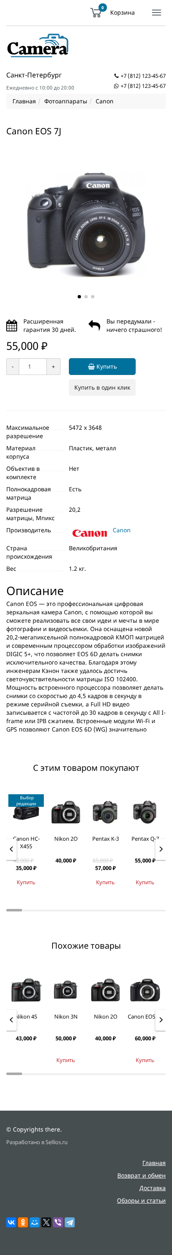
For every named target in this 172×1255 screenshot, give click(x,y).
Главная (154, 1163)
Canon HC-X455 (26, 842)
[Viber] (58, 1222)
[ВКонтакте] (11, 1222)
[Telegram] (70, 1222)
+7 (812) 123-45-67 (143, 76)
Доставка (152, 1188)
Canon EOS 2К (145, 1016)
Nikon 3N (66, 1016)
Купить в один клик (102, 387)
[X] (46, 1222)
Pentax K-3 (105, 838)
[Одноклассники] (23, 1222)
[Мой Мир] (35, 1222)
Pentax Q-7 (145, 838)
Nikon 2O (66, 838)
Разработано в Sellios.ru (37, 1142)
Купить (106, 366)
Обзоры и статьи (141, 1200)
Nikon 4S (26, 1016)
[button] (79, 296)
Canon (122, 530)
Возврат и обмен (141, 1175)
